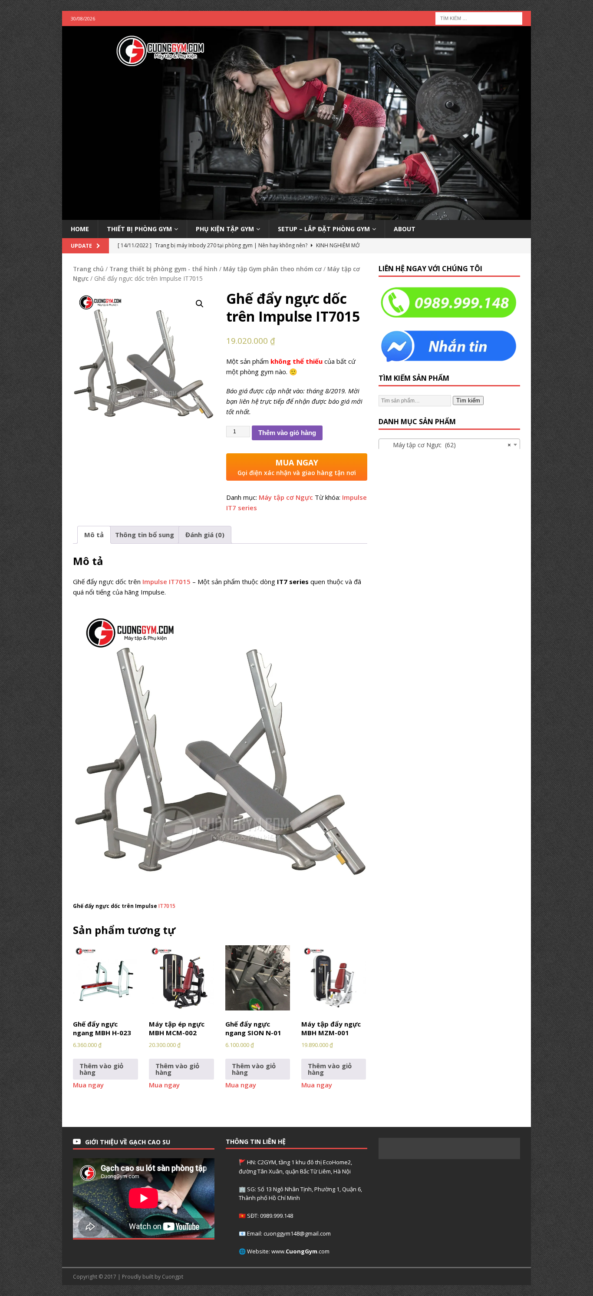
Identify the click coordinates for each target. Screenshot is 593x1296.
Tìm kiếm (468, 400)
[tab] (94, 535)
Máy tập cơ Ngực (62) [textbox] (446, 445)
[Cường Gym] (296, 214)
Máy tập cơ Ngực (286, 497)
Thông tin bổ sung (144, 534)
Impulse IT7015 (166, 581)
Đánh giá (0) (204, 534)
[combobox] (449, 445)
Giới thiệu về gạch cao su (127, 1142)
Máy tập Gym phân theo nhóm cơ (272, 269)
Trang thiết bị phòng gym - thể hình (163, 269)
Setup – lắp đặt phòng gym (324, 229)
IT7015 (166, 906)
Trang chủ (88, 269)
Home (80, 229)
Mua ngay (88, 1084)
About (404, 229)
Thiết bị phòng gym (139, 229)
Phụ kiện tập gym (225, 229)
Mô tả (94, 534)
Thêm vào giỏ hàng (287, 432)
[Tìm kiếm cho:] (478, 17)
